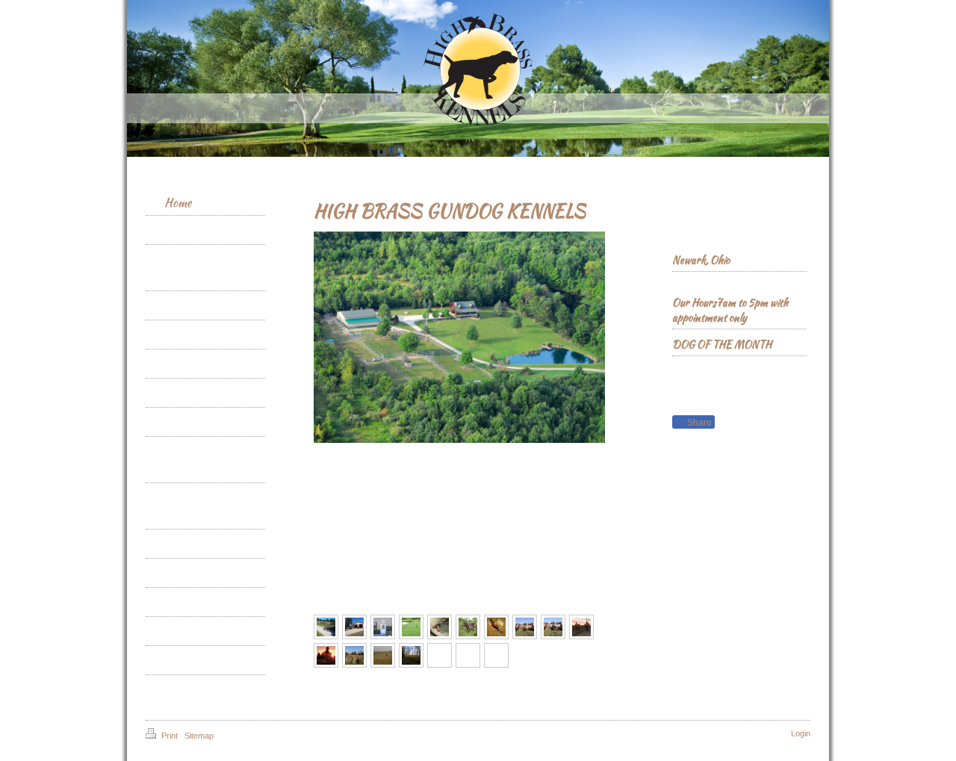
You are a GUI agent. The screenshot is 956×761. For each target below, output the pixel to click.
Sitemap (199, 735)
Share (698, 422)
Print (169, 735)
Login (800, 733)
